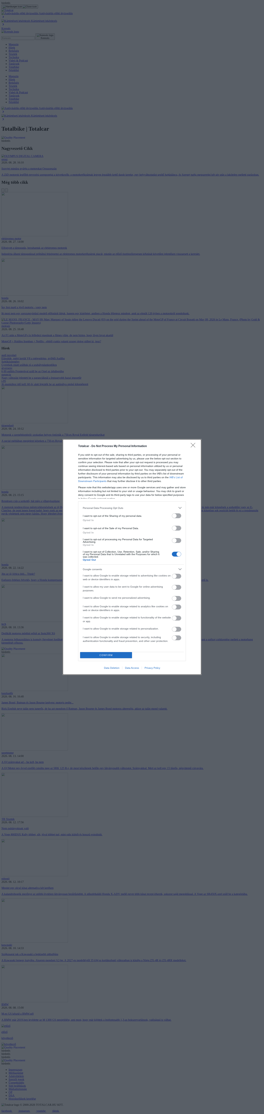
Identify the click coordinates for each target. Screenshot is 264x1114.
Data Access (132, 667)
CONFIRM (106, 655)
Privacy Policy (152, 667)
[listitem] (132, 508)
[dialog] (132, 557)
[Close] (194, 446)
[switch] (176, 515)
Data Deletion (111, 667)
